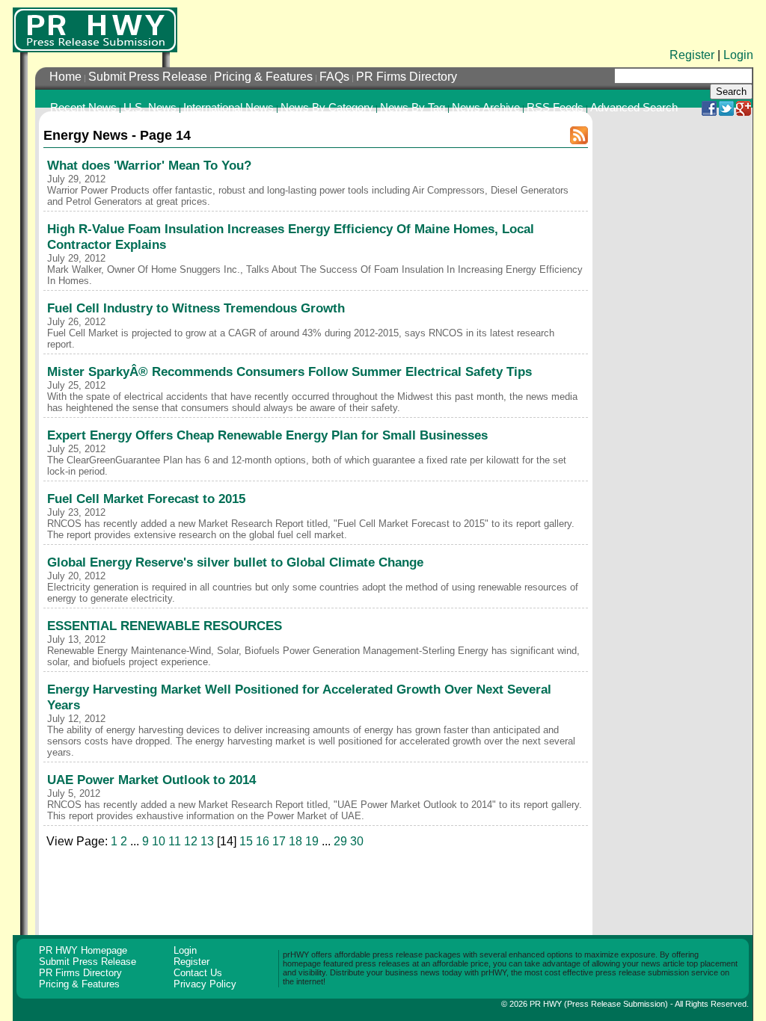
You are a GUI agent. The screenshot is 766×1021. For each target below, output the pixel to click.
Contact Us (198, 972)
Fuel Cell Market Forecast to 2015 (146, 498)
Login (738, 55)
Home (65, 76)
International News (228, 108)
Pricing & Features (263, 76)
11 (174, 841)
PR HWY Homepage (83, 950)
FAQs (334, 76)
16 (262, 841)
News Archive (486, 108)
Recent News (83, 108)
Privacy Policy (205, 984)
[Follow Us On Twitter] (726, 112)
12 (190, 841)
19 (312, 841)
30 (357, 841)
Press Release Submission (616, 1003)
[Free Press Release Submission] (95, 29)
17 (279, 841)
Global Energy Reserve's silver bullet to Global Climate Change (235, 562)
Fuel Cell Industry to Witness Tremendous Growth (196, 307)
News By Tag (412, 108)
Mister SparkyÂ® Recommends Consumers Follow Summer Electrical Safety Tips (289, 371)
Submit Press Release (147, 76)
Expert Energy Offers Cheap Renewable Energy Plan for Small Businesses (267, 435)
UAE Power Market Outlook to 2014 (151, 779)
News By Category (327, 108)
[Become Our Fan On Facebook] (709, 112)
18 (295, 841)
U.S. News (150, 108)
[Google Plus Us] (743, 112)
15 (246, 841)
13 (207, 841)
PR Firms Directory (406, 76)
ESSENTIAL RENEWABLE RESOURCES (164, 625)
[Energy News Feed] (579, 141)
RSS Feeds (555, 108)
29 (340, 841)
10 (158, 841)
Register (692, 55)
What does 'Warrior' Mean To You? (149, 165)
